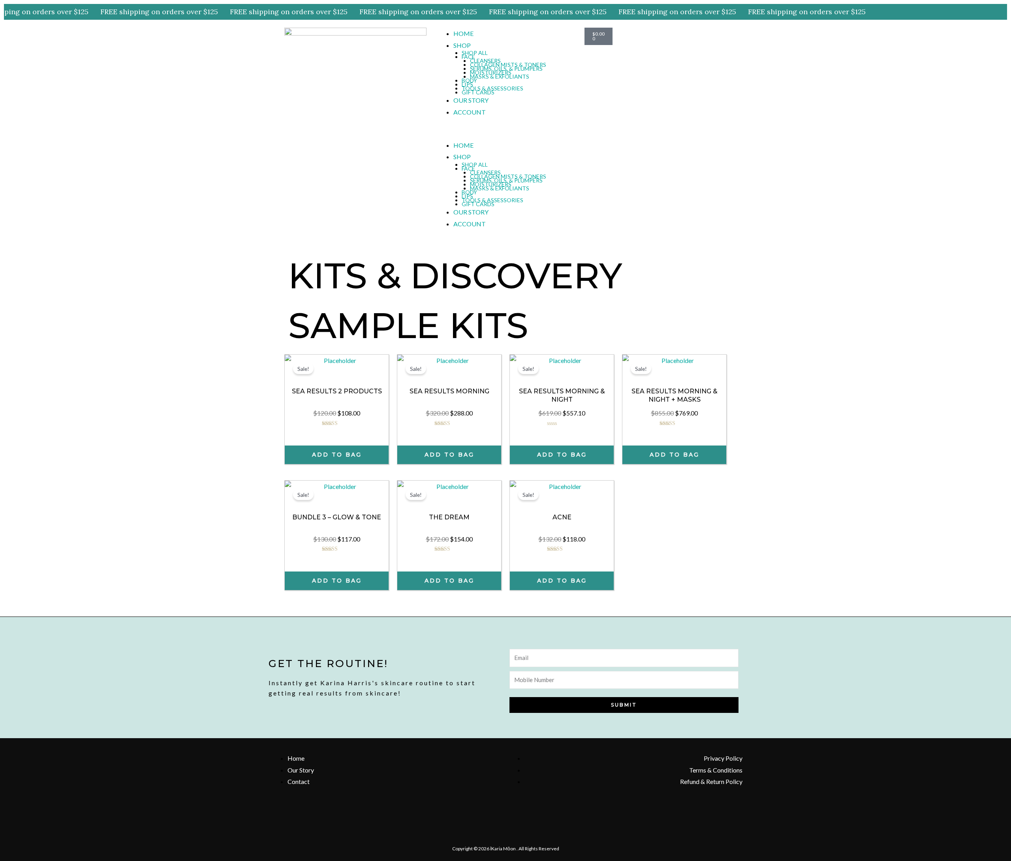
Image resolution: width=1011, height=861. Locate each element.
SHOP (462, 45)
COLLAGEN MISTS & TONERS (508, 64)
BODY (469, 80)
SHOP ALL (475, 52)
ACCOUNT (469, 112)
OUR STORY (471, 100)
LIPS (467, 84)
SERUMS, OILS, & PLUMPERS (506, 68)
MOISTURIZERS (490, 72)
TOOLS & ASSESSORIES (492, 88)
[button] (505, 133)
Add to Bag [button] (337, 454)
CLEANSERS (485, 60)
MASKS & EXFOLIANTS (499, 76)
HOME (463, 33)
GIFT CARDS (478, 92)
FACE (468, 56)
